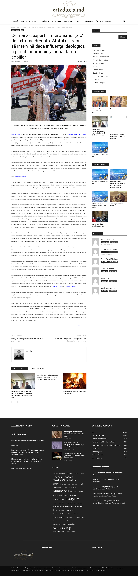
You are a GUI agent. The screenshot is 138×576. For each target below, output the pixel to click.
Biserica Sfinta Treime (101, 76)
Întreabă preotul (103, 21)
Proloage (68, 21)
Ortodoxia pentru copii (81, 568)
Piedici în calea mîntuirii (66, 568)
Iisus (60, 495)
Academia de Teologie (59, 473)
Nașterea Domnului (74, 506)
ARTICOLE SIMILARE (19, 369)
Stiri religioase (21, 27)
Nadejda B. (105, 278)
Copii (76, 484)
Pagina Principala (99, 50)
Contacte (96, 79)
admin (18, 61)
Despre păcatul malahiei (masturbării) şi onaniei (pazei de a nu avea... (74, 456)
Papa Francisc (69, 510)
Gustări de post (98, 73)
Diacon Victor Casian (109, 249)
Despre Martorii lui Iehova (33, 568)
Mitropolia (61, 503)
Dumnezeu (61, 491)
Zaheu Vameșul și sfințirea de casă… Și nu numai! (99, 205)
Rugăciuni (45, 21)
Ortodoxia (56, 21)
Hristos (74, 491)
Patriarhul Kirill (57, 524)
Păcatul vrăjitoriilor (108, 568)
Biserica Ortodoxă (63, 477)
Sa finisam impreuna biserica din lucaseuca (81, 570)
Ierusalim (55, 495)
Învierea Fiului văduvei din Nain (21, 468)
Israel (62, 499)
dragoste (72, 487)
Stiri (29, 27)
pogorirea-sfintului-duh (49, 568)
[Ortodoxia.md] (69, 9)
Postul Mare (49, 570)
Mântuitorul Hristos (58, 506)
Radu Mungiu (97, 494)
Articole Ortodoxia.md (101, 57)
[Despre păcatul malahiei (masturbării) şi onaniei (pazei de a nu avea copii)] (57, 456)
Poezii (78, 21)
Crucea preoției (120, 568)
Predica (71, 524)
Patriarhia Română (73, 514)
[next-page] (16, 402)
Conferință (71, 484)
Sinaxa (68, 531)
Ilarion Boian (56, 499)
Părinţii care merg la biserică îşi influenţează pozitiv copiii (27, 340)
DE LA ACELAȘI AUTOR (36, 369)
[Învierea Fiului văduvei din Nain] (100, 147)
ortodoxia (61, 510)
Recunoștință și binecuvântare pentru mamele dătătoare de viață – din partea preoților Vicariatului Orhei (27, 452)
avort (76, 473)
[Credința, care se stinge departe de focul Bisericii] (74, 381)
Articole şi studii (28, 21)
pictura (65, 524)
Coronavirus (57, 487)
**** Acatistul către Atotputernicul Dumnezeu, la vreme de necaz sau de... (74, 445)
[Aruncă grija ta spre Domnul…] (118, 196)
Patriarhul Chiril (79, 517)
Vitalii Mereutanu (108, 288)
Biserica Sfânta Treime (64, 480)
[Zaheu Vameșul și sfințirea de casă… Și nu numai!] (100, 196)
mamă (54, 503)
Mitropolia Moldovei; (71, 503)
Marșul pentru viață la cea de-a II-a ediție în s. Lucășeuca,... (117, 136)
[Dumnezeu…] (118, 101)
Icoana (81, 491)
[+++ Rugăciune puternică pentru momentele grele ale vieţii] (57, 434)
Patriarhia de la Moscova (60, 514)
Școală (73, 531)
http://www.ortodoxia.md (107, 244)
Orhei (55, 510)
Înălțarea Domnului (17, 568)
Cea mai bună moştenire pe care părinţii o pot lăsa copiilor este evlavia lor (70, 340)
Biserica (82, 473)
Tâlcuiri (95, 66)
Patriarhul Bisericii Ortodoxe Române (63, 517)
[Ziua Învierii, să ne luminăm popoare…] (100, 216)
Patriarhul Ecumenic (69, 521)
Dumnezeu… (114, 109)
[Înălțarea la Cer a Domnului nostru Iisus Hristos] (100, 101)
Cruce (65, 487)
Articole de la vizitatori (101, 60)
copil (81, 484)
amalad (95, 480)
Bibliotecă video (98, 70)
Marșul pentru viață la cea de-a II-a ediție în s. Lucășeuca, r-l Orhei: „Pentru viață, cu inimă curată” (48, 377)
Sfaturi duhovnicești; (58, 531)
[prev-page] (12, 402)
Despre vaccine (16, 570)
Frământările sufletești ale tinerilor (33, 570)
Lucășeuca (72, 499)
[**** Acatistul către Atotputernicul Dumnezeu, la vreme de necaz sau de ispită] (57, 445)
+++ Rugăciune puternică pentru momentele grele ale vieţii (74, 434)
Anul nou (70, 473)
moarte (80, 503)
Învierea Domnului (60, 570)
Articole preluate (99, 63)
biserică (57, 484)
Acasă (15, 21)
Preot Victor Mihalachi (109, 259)
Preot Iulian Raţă (107, 240)
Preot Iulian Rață (62, 528)
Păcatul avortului (95, 568)
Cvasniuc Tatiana (107, 269)
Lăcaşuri (89, 21)
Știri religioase (98, 54)
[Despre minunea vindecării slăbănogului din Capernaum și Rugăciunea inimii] (118, 174)
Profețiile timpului (99, 83)
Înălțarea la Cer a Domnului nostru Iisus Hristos (99, 111)
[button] (124, 21)
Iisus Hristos (69, 495)
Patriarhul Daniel (57, 521)
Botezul (64, 484)
